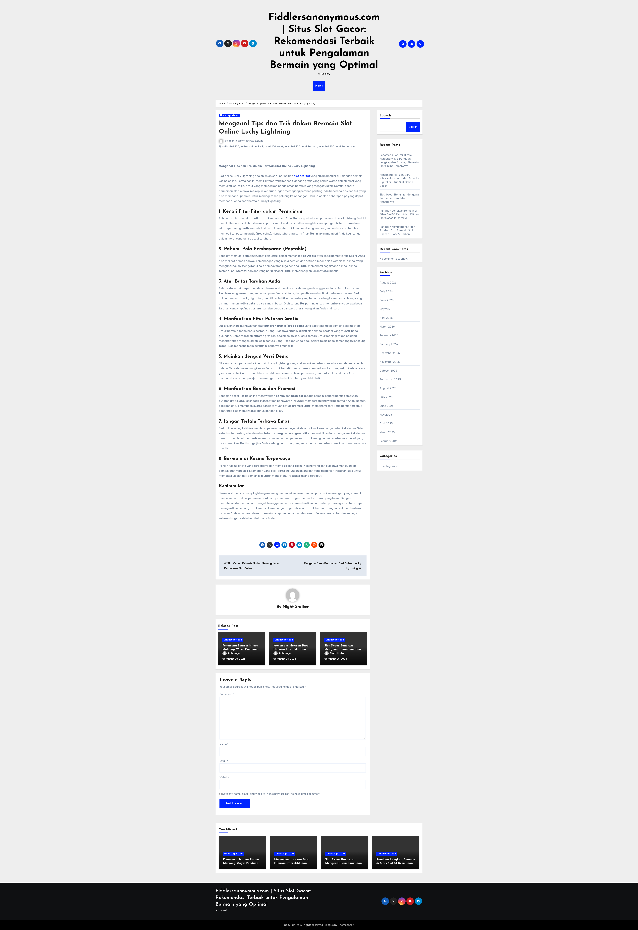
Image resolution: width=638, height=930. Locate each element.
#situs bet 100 (230, 146)
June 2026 (387, 300)
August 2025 (388, 388)
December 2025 (390, 353)
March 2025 (387, 432)
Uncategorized (229, 115)
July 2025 (386, 397)
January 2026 (389, 344)
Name (223, 744)
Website (224, 777)
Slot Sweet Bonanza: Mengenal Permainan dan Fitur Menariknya (342, 649)
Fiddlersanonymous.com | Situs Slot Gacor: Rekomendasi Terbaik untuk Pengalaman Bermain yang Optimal (324, 41)
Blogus (329, 925)
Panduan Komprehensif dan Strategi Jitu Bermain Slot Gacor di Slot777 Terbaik (397, 230)
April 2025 (386, 423)
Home (319, 86)
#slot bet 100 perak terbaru (300, 146)
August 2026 (388, 282)
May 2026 (386, 309)
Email (223, 760)
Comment (226, 694)
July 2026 (386, 291)
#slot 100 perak (274, 146)
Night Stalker (237, 140)
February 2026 (389, 335)
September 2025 (390, 379)
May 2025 (386, 414)
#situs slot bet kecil (252, 146)
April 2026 (386, 317)
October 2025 (388, 370)
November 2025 (390, 361)
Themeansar (345, 925)
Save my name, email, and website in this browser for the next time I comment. (271, 793)
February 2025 (389, 441)
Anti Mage (234, 653)
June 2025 (387, 405)
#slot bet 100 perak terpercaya (337, 146)
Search (385, 115)
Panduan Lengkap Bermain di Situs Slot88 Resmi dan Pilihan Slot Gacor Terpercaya (399, 214)
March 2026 (387, 326)
